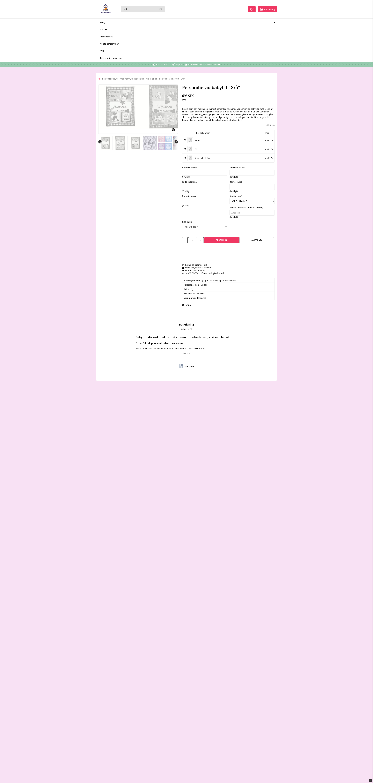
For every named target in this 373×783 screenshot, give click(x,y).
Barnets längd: (189, 196)
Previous (100, 141)
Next (176, 141)
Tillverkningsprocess (111, 58)
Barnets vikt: (235, 181)
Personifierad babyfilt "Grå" (172, 78)
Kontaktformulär (109, 43)
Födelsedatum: (237, 167)
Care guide (189, 366)
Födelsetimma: (189, 181)
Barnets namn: (189, 167)
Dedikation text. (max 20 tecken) (246, 207)
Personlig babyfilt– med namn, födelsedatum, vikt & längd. (129, 78)
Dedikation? (235, 196)
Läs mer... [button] (270, 125)
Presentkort (106, 36)
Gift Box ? (187, 222)
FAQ (102, 51)
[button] (252, 9)
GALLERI (104, 29)
